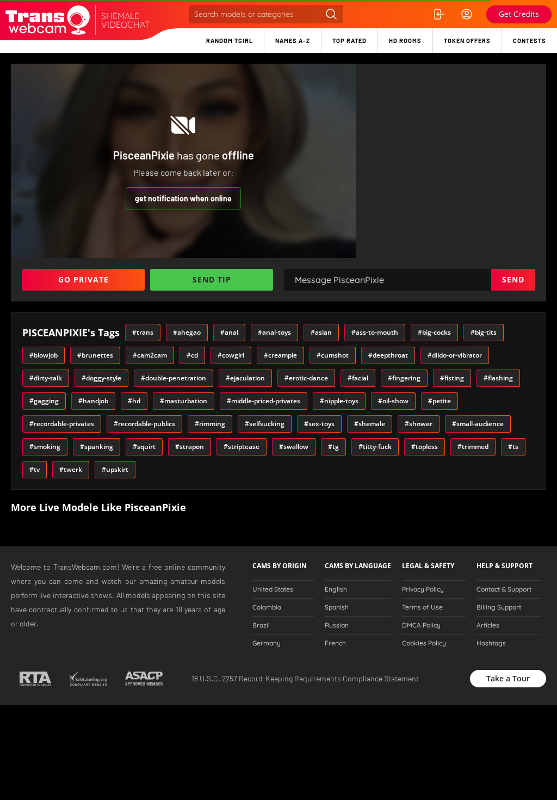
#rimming (210, 423)
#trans (142, 332)
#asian (321, 332)
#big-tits (484, 332)
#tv (34, 469)
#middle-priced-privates (263, 400)
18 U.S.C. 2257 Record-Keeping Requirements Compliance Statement (305, 678)
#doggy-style (101, 378)
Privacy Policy (423, 589)
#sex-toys (319, 423)
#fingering (404, 378)
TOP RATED (349, 40)
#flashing (498, 378)
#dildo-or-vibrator (455, 355)
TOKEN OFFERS (467, 40)
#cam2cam (150, 355)
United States (272, 589)
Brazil (261, 625)
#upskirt (115, 469)
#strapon (189, 446)
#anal (229, 332)
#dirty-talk (45, 378)
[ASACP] (144, 679)
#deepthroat (388, 355)
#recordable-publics (144, 423)
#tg (333, 446)
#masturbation (183, 400)
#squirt (144, 446)
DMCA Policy (421, 625)
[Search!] (331, 14)
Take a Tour (508, 678)
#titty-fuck (375, 446)
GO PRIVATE (83, 279)
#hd (134, 400)
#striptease (241, 446)
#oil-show (393, 400)
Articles (487, 625)
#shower (418, 423)
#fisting (452, 378)
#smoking (44, 446)
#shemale (369, 423)
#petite (439, 400)
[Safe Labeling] (88, 679)
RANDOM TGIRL (229, 40)
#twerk (70, 469)
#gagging (44, 400)
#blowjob (43, 355)
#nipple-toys (339, 400)
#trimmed (472, 446)
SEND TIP (212, 279)
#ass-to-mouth (374, 332)
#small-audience (478, 423)
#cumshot (333, 355)
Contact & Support (503, 589)
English (336, 589)
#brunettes (95, 355)
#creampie (280, 355)
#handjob (93, 400)
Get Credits (519, 14)
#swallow (293, 446)
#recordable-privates (61, 423)
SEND (513, 279)
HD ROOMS (405, 40)
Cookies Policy (424, 643)
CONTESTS (529, 40)
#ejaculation (245, 378)
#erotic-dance (306, 378)
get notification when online (183, 198)
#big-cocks (434, 332)
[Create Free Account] (467, 14)
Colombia (266, 607)
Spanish (337, 607)
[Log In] (438, 14)
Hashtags (491, 643)
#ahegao (187, 332)
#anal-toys (274, 332)
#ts (513, 446)
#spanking (96, 446)
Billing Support (498, 607)
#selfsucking (264, 423)
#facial (358, 378)
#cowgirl (231, 355)
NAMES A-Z (292, 40)
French (335, 643)
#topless (424, 446)
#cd (192, 355)
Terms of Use (422, 607)
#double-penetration (173, 378)
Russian (337, 625)
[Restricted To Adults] (35, 679)
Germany (266, 643)
